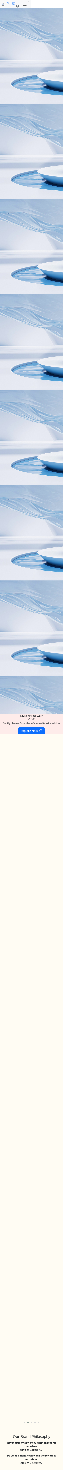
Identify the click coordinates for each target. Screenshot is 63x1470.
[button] (8, 4)
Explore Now (30, 738)
